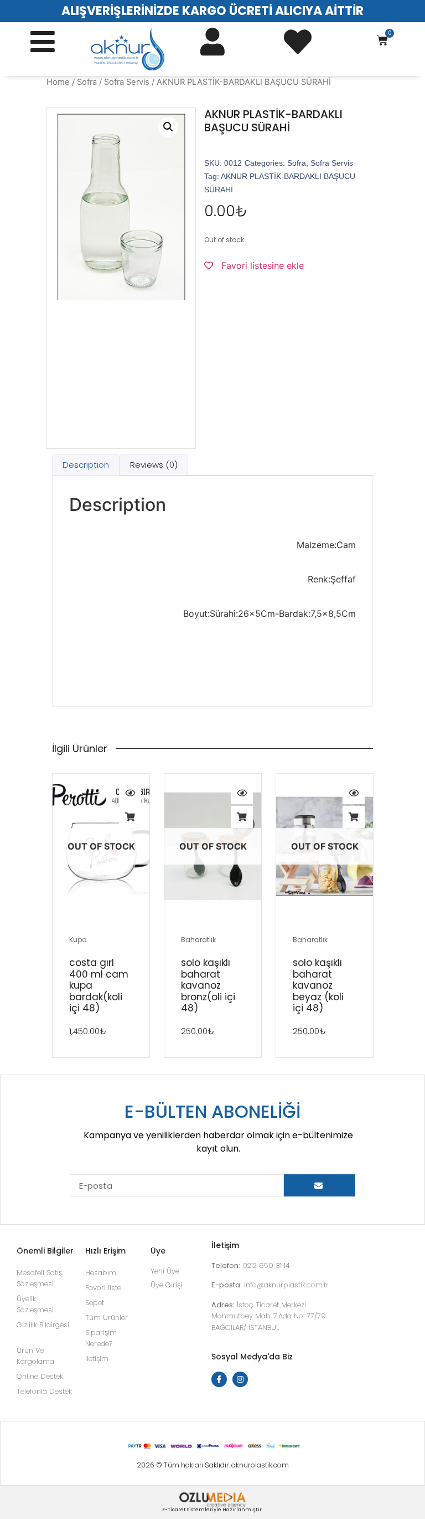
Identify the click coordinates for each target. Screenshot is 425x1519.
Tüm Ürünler (106, 1317)
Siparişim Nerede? (101, 1338)
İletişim (96, 1358)
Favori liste (103, 1287)
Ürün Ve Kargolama (35, 1356)
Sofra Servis (126, 82)
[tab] (86, 465)
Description (86, 464)
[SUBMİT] (319, 1185)
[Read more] (130, 817)
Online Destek (40, 1376)
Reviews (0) (154, 464)
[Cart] (382, 40)
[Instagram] (240, 1379)
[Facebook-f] (219, 1379)
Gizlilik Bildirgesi (43, 1324)
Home (58, 82)
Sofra (87, 82)
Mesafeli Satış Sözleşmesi (39, 1278)
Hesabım (100, 1272)
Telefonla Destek (44, 1391)
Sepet (94, 1302)
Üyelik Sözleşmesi (35, 1304)
